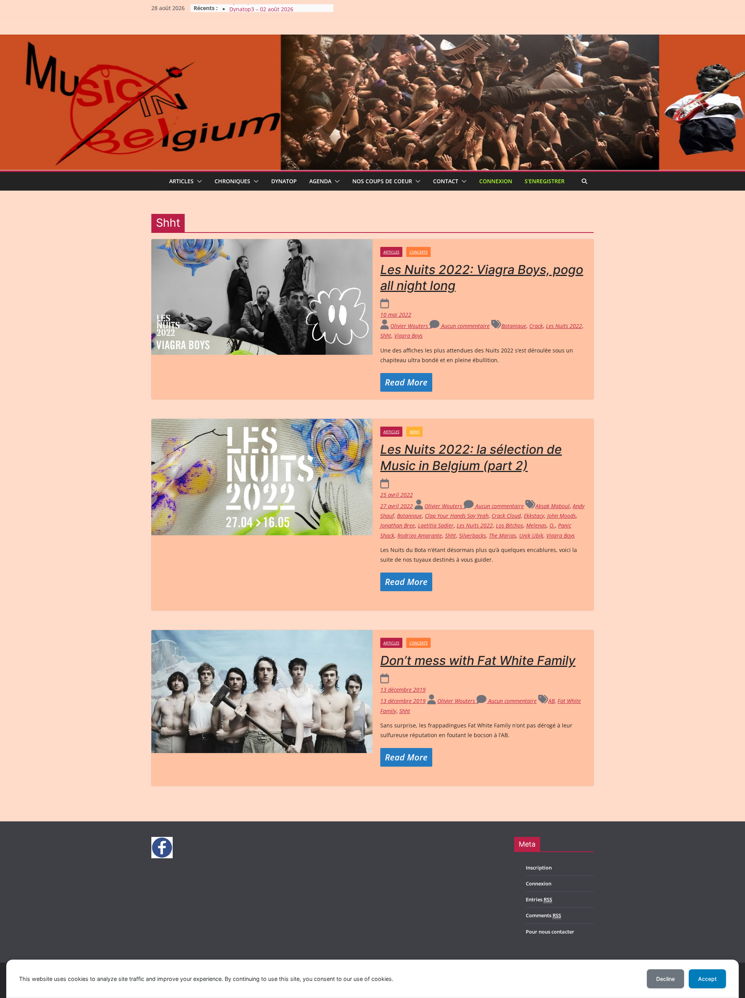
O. (552, 525)
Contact (445, 181)
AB (551, 701)
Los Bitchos (509, 525)
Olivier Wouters (410, 326)
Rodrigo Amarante (419, 535)
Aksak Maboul (552, 506)
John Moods (561, 515)
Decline (665, 978)
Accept (707, 978)
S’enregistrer (545, 181)
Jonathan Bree (397, 525)
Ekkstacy (534, 515)
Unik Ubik (531, 535)
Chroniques (232, 181)
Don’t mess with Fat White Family (477, 660)
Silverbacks (472, 535)
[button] (198, 181)
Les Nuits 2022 (564, 326)
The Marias (502, 535)
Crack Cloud (506, 515)
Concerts (418, 252)
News (414, 431)
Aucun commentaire (465, 326)
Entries (539, 899)
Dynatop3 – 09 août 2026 (261, 8)
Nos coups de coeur (382, 181)
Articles (181, 181)
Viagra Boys (408, 335)
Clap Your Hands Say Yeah (457, 515)
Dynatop (284, 181)
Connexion (495, 181)
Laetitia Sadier (436, 525)
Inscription (539, 867)
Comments (543, 915)
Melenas (536, 525)
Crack (536, 326)
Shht (385, 335)
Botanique (513, 326)
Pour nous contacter (550, 931)
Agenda (320, 181)
